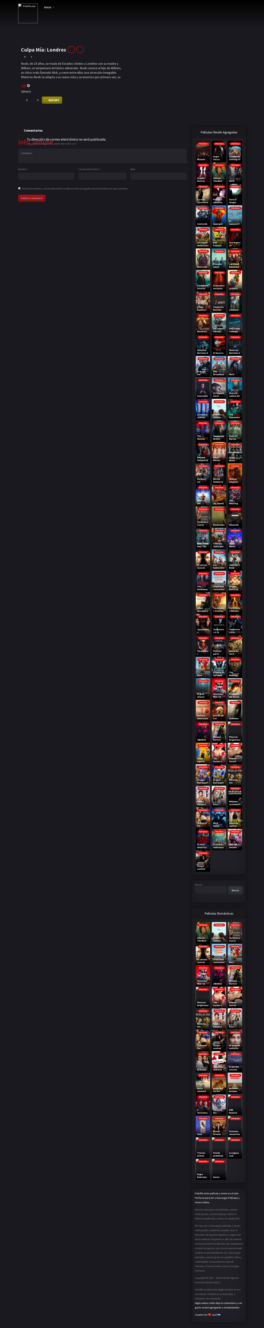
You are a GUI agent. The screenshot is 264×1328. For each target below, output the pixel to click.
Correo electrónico (89, 169)
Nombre (23, 169)
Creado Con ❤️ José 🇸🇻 (208, 1314)
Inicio (47, 7)
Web (132, 169)
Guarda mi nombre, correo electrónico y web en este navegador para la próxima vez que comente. (75, 188)
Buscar (198, 884)
